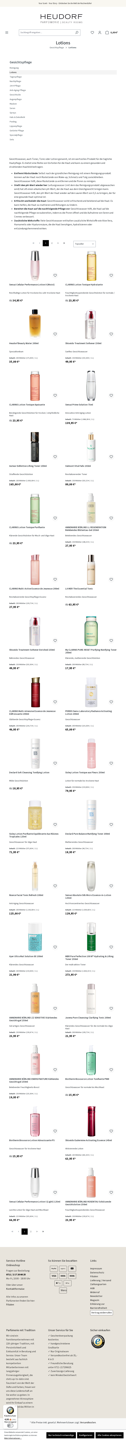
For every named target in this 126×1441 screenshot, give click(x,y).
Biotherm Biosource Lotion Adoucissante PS (32, 1140)
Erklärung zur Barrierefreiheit (98, 1306)
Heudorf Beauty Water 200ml (24, 343)
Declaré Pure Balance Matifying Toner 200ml (87, 834)
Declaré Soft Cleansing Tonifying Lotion (29, 772)
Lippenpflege (16, 126)
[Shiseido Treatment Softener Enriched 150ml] (35, 630)
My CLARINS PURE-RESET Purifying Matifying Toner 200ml (91, 651)
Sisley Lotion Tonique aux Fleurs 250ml (85, 772)
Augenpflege (16, 99)
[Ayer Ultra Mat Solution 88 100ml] (35, 937)
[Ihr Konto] (99, 32)
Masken (13, 103)
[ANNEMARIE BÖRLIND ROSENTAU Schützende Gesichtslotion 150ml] (91, 1182)
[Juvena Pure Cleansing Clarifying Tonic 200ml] (91, 998)
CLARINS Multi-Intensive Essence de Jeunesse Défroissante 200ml (32, 713)
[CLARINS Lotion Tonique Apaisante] (35, 385)
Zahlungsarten (98, 1284)
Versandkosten (88, 1422)
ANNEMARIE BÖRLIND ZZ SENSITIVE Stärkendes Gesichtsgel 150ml (33, 1019)
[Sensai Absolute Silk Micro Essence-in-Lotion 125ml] (91, 876)
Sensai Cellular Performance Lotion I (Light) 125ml (34, 1201)
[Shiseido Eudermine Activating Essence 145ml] (91, 1121)
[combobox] (46, 32)
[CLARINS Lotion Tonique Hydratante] (91, 265)
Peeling (13, 121)
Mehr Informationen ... (13, 1438)
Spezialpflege (16, 135)
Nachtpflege (15, 81)
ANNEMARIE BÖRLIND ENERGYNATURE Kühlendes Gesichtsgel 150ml (34, 1080)
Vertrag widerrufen (101, 1312)
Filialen (10, 1304)
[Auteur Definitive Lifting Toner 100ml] (35, 447)
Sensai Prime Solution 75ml (79, 404)
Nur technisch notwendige (61, 1435)
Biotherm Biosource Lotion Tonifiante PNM (87, 1079)
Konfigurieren (85, 1435)
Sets (12, 139)
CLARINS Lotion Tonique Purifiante (27, 527)
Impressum (96, 1268)
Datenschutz (97, 1272)
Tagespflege (16, 76)
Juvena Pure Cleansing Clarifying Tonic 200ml (88, 1017)
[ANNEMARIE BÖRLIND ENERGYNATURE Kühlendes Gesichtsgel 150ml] (35, 1060)
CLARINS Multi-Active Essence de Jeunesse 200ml (34, 588)
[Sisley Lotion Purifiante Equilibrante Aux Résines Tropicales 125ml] (35, 814)
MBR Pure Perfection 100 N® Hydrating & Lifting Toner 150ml (89, 958)
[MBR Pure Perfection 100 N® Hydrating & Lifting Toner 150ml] (91, 937)
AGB (92, 1288)
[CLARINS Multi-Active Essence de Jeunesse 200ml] (35, 569)
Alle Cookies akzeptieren (110, 1435)
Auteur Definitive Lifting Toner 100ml (28, 466)
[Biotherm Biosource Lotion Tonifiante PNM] (91, 1060)
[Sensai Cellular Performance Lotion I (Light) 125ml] (35, 1182)
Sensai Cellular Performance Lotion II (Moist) (32, 284)
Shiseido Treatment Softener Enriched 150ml (32, 650)
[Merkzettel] (92, 32)
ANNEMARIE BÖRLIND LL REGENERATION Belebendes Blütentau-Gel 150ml (85, 529)
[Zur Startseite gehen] (61, 19)
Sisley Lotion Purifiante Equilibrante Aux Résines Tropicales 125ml (34, 835)
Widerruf (94, 1292)
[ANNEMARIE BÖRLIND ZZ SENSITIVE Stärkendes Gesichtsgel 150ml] (35, 998)
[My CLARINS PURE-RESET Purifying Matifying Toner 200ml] (91, 630)
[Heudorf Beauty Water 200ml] (35, 324)
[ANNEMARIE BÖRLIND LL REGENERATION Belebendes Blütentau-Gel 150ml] (91, 508)
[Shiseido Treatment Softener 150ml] (91, 324)
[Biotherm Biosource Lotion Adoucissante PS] (35, 1121)
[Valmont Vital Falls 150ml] (91, 447)
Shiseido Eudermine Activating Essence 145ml (88, 1140)
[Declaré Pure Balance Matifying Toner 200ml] (91, 814)
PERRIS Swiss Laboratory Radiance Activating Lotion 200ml (88, 713)
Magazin (94, 1300)
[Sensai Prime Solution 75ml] (91, 385)
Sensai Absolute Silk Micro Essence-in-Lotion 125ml (88, 897)
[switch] (10, 1425)
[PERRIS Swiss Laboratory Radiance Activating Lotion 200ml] (91, 692)
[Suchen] (76, 32)
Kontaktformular (15, 1289)
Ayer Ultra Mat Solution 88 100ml (26, 956)
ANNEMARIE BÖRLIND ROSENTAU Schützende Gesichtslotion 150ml (88, 1203)
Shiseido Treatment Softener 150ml (83, 343)
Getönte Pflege (17, 130)
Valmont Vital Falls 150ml (78, 466)
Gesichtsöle (15, 94)
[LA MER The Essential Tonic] (91, 569)
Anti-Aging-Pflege (18, 90)
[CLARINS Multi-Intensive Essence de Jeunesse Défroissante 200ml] (35, 692)
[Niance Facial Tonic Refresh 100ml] (35, 876)
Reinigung (14, 67)
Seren (12, 108)
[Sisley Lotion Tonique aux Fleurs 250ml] (91, 753)
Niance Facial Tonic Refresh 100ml (26, 895)
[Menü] (6, 32)
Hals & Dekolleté (17, 117)
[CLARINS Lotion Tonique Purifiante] (35, 508)
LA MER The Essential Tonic (79, 588)
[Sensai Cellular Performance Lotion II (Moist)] (35, 265)
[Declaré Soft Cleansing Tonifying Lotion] (35, 753)
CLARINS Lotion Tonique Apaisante (27, 404)
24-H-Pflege (15, 85)
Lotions (13, 72)
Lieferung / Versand (100, 1280)
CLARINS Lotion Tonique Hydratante (84, 284)
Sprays (13, 112)
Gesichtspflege (21, 62)
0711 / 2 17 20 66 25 (16, 1274)
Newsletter (96, 1296)
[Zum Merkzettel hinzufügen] (55, 275)
